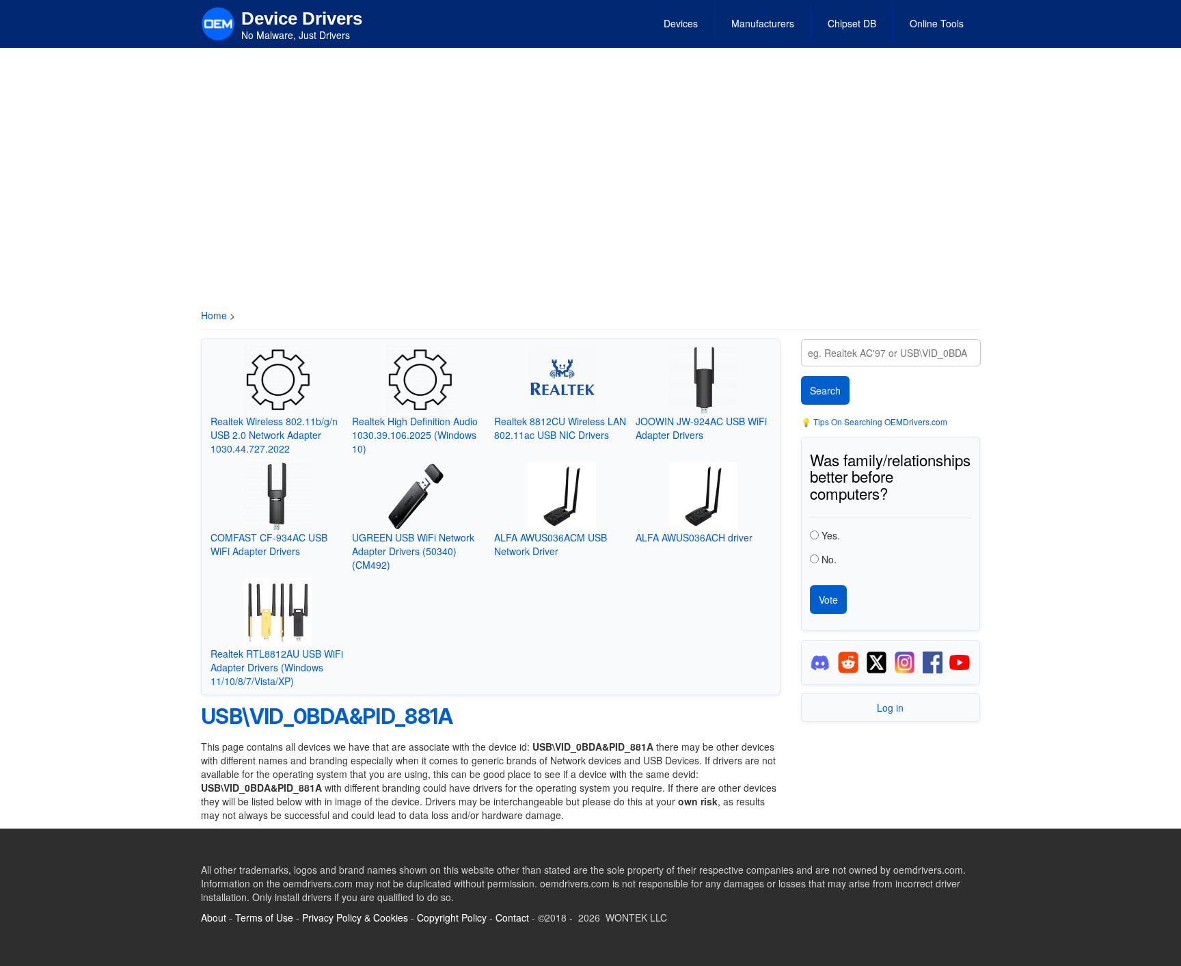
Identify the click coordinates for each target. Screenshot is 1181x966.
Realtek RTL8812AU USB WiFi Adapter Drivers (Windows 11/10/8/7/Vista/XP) (277, 667)
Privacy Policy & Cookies (355, 917)
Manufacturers (762, 23)
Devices (681, 23)
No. (829, 559)
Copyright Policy (452, 917)
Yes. (831, 535)
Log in (890, 707)
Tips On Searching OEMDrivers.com (879, 421)
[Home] (218, 22)
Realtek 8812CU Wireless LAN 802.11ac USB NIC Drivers (560, 428)
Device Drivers (301, 18)
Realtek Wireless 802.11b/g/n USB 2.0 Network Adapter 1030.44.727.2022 (274, 434)
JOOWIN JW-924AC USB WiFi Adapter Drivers (701, 428)
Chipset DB (852, 23)
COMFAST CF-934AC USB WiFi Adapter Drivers (269, 544)
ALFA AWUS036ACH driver (694, 537)
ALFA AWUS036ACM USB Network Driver (550, 544)
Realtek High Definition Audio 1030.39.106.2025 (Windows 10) (415, 434)
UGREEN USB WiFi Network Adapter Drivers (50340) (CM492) (413, 551)
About (213, 917)
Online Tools (937, 23)
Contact (512, 917)
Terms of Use (264, 917)
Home (214, 315)
